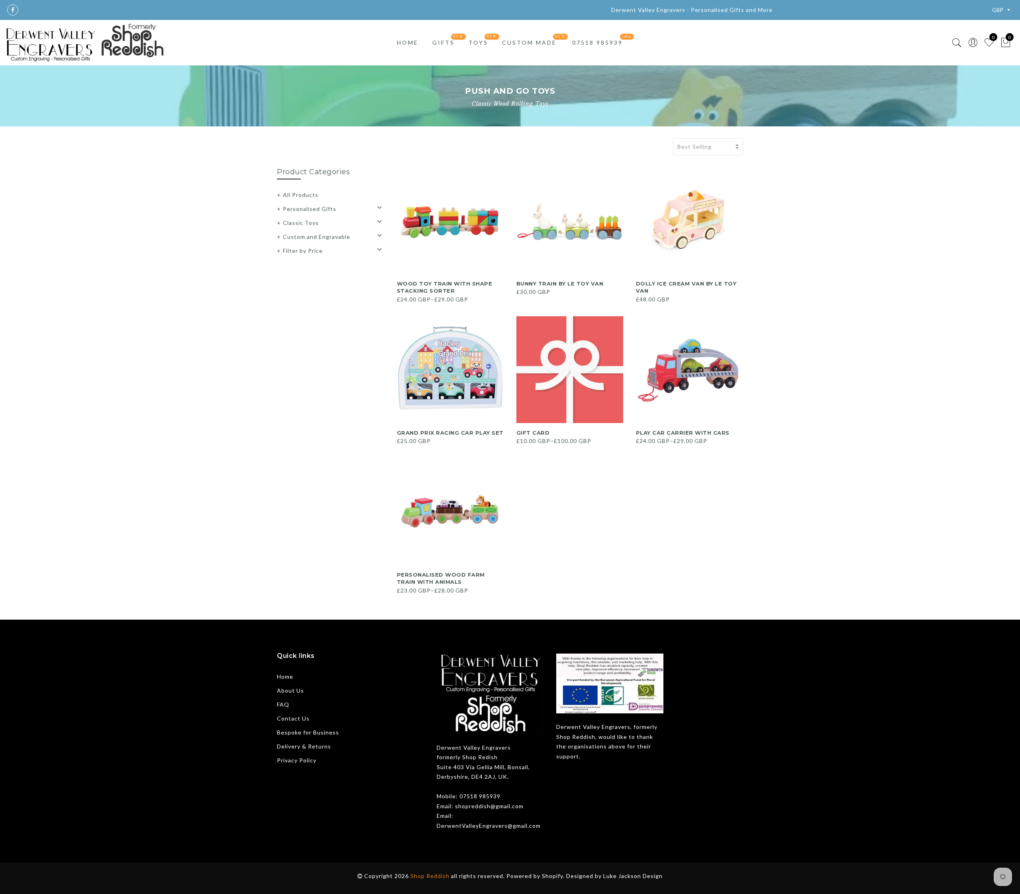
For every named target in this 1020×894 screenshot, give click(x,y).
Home (285, 676)
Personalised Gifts (309, 208)
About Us (290, 690)
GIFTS (443, 42)
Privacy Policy (296, 760)
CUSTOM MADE (529, 42)
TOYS (478, 42)
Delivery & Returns (304, 746)
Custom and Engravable (316, 236)
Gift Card (533, 432)
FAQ (283, 704)
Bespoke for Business (308, 732)
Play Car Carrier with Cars (683, 432)
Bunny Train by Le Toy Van (560, 283)
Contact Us (293, 718)
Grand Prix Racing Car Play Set (450, 432)
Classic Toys (301, 222)
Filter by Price (303, 250)
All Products (300, 194)
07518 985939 (597, 42)
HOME (407, 42)
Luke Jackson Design (633, 875)
